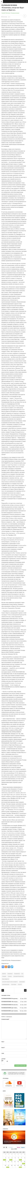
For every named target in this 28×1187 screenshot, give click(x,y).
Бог (22, 973)
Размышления (15, 13)
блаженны (10, 973)
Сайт (2, 1053)
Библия (4, 973)
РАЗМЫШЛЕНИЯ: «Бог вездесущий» (11, 1001)
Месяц (18, 1147)
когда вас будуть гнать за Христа (9, 981)
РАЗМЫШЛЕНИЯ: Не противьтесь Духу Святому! (14, 998)
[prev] (4, 1147)
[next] (6, 1147)
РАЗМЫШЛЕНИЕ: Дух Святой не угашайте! (12, 1011)
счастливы (13, 984)
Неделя (23, 1147)
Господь (10, 976)
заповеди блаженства (18, 976)
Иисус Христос (5, 979)
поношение (21, 981)
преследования (5, 984)
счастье (20, 984)
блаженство (17, 973)
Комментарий (5, 1019)
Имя (2, 1041)
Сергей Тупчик (5, 13)
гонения (4, 976)
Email (3, 1047)
